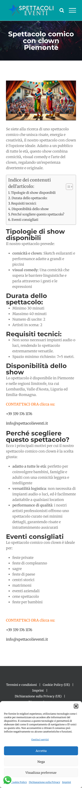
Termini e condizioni (21, 685)
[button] (76, 706)
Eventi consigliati (25, 220)
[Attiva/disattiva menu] (72, 10)
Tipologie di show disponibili (33, 193)
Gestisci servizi (40, 739)
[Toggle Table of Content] (67, 186)
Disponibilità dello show (30, 209)
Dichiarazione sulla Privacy (44, 782)
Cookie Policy (19, 782)
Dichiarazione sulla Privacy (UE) (38, 696)
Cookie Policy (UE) (56, 685)
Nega (41, 762)
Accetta (41, 751)
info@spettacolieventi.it (27, 423)
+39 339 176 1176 (19, 413)
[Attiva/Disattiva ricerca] (62, 10)
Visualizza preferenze (41, 773)
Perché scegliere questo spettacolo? (37, 214)
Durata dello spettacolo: (29, 198)
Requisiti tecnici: (23, 203)
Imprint (66, 782)
